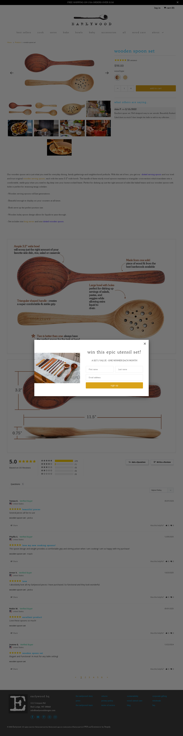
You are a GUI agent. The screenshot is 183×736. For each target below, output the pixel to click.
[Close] (145, 344)
